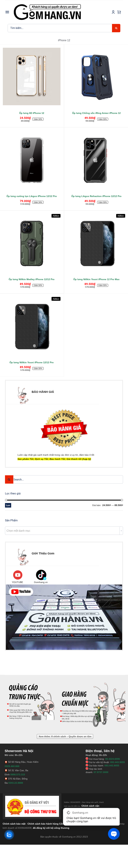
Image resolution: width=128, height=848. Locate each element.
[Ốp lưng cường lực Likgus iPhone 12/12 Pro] (31, 159)
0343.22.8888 (15, 783)
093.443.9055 (117, 762)
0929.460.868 (12, 766)
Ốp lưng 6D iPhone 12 (31, 113)
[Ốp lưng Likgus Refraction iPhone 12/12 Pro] (96, 159)
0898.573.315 (17, 774)
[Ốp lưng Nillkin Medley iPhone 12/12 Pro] (31, 242)
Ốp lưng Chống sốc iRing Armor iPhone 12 (96, 113)
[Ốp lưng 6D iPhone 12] (31, 76)
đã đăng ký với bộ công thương (51, 828)
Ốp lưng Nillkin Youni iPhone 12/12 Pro (32, 362)
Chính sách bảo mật (14, 823)
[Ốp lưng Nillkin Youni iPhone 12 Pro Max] (96, 242)
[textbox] (64, 531)
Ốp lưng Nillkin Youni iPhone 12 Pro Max (96, 279)
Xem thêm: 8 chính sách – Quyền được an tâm (65, 736)
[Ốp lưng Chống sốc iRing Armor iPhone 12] (96, 76)
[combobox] (64, 530)
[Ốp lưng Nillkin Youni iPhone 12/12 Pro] (31, 325)
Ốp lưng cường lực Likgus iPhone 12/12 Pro (31, 196)
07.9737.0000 (101, 772)
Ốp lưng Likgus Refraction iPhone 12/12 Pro (96, 196)
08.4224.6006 (112, 759)
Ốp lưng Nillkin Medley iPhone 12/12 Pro (31, 279)
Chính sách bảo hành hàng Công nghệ (50, 823)
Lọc (8, 505)
